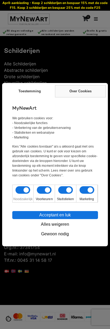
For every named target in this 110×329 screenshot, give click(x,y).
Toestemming (29, 91)
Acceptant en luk (55, 215)
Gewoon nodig (55, 234)
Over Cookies (80, 91)
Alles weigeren (55, 224)
